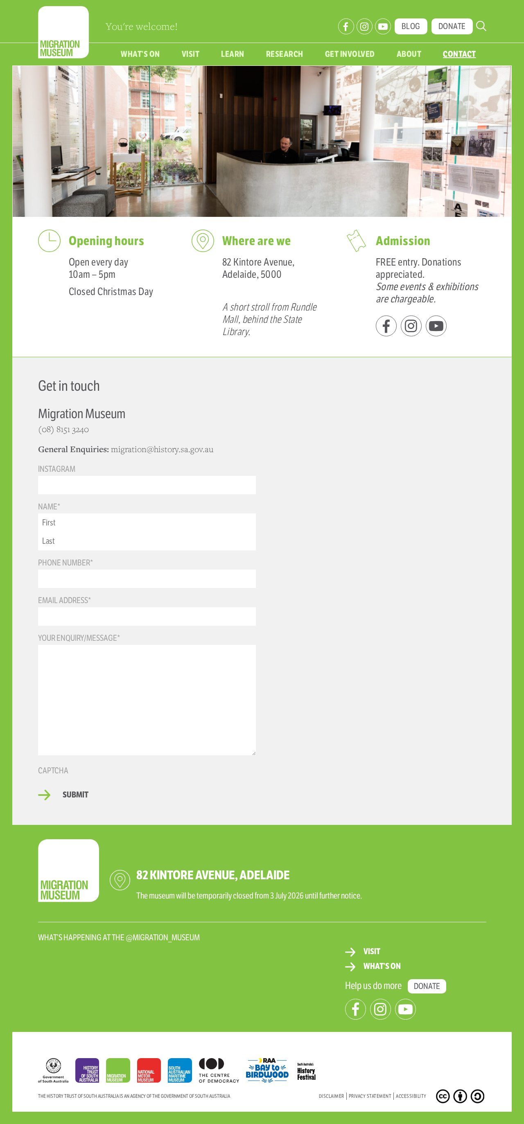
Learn (232, 54)
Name (49, 507)
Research (284, 54)
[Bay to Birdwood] (271, 1068)
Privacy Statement (370, 1096)
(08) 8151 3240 (64, 429)
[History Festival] (311, 1068)
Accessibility (411, 1096)
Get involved (350, 54)
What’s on (140, 54)
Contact (459, 54)
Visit (191, 54)
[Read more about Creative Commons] (444, 1097)
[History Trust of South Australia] (90, 1072)
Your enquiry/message (79, 638)
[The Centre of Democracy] (222, 1068)
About (409, 54)
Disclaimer (331, 1096)
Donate (452, 26)
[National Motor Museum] (152, 1072)
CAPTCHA (53, 771)
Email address (64, 600)
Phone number (65, 563)
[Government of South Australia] (56, 1072)
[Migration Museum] (121, 1072)
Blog (411, 26)
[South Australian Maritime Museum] (183, 1072)
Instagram (56, 469)
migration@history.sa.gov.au (162, 449)
